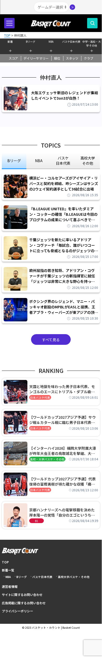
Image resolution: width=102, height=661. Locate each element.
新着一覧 (8, 570)
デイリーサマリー (36, 58)
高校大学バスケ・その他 (73, 577)
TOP (5, 562)
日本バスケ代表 (40, 397)
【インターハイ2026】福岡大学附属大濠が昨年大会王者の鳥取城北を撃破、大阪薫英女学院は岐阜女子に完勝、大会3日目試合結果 (63, 451)
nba (39, 160)
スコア (13, 58)
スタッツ (72, 58)
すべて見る (51, 339)
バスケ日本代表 (71, 41)
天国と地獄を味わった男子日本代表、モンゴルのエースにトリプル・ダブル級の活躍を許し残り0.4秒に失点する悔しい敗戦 (63, 389)
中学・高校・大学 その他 (91, 43)
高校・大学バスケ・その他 (47, 459)
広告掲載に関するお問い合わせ (24, 603)
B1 (36, 521)
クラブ (88, 58)
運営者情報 (9, 586)
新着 (10, 41)
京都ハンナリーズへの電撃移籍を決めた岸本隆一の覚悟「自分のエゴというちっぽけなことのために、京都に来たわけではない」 (62, 512)
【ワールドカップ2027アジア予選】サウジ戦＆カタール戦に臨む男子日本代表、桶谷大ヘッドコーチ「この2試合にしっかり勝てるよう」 (63, 420)
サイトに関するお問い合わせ (22, 594)
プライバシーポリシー (17, 611)
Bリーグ (30, 41)
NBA (51, 41)
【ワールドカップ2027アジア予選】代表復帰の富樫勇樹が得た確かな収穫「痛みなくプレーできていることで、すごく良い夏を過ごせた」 (63, 481)
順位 (57, 58)
